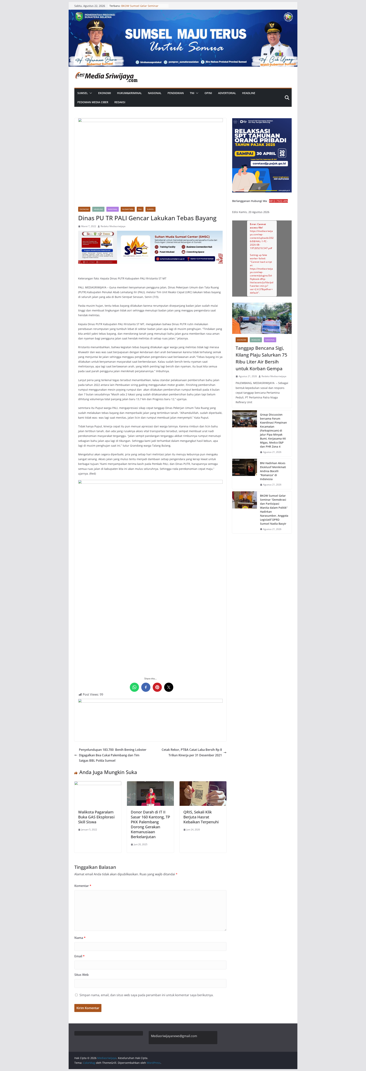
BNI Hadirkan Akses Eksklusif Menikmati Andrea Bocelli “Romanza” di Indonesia (273, 471)
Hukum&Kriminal (129, 93)
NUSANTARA (127, 209)
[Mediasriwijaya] (183, 12)
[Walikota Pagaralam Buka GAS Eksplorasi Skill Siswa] (97, 784)
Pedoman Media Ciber (92, 102)
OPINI (208, 93)
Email (79, 956)
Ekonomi (104, 93)
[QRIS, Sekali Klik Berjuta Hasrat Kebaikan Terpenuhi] (203, 784)
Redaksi (119, 102)
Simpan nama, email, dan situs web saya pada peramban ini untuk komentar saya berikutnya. (146, 995)
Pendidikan (176, 93)
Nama (80, 938)
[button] (90, 93)
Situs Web (81, 975)
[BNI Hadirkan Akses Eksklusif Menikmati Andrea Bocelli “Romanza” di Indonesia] (244, 474)
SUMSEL (82, 93)
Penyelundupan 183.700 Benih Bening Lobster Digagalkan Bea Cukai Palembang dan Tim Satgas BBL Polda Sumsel (112, 755)
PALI (140, 209)
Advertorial (227, 93)
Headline (248, 93)
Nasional (154, 93)
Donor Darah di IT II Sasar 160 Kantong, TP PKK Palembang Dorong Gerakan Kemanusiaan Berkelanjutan (150, 824)
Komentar (82, 886)
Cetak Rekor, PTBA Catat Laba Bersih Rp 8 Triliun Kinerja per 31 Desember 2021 (192, 752)
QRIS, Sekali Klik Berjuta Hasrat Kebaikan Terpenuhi (201, 816)
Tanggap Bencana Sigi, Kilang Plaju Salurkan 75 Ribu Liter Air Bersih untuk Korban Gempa (261, 358)
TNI (192, 93)
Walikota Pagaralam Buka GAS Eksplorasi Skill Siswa (96, 816)
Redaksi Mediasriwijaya (113, 226)
